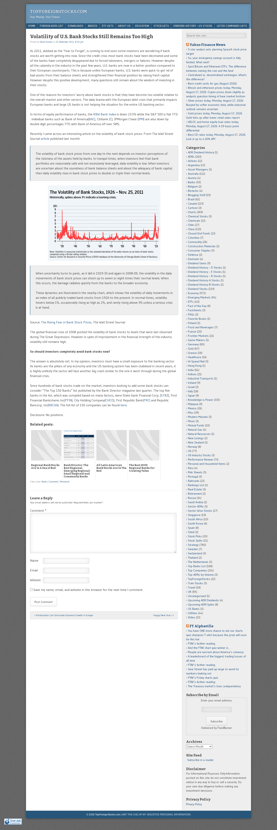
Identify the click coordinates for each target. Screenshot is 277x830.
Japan (191, 395)
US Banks (194, 609)
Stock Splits (195, 540)
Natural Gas (195, 429)
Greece (192, 353)
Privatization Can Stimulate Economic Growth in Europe (63, 615)
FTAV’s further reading (201, 643)
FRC (146, 400)
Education (142, 25)
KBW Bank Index (104, 114)
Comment (53, 481)
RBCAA (53, 405)
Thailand (193, 557)
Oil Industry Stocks (199, 455)
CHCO (109, 400)
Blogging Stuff (196, 195)
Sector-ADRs (196, 506)
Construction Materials (202, 246)
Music (191, 421)
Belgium (193, 186)
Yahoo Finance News (207, 45)
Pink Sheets (195, 472)
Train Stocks (195, 583)
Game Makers (196, 340)
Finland (192, 323)
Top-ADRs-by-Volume (201, 574)
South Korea (195, 523)
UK (189, 592)
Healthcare (194, 357)
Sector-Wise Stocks (200, 511)
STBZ (164, 395)
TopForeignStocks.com (58, 11)
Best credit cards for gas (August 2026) (212, 83)
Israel (191, 387)
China (191, 229)
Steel (191, 532)
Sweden (193, 549)
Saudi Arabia (195, 502)
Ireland (192, 383)
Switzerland (195, 553)
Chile (191, 225)
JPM (141, 119)
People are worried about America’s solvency (216, 652)
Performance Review (200, 459)
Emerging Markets (199, 297)
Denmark (193, 259)
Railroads (193, 481)
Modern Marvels (198, 417)
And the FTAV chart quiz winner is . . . (210, 648)
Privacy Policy (194, 804)
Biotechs (193, 191)
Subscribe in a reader (200, 760)
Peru (190, 468)
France (192, 331)
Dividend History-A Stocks (204, 280)
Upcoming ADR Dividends (203, 600)
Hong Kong (195, 365)
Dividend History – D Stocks (205, 267)
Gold (191, 348)
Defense (193, 255)
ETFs (191, 301)
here (123, 405)
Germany (193, 344)
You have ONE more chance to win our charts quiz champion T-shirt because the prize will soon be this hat (216, 635)
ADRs (191, 156)
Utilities (192, 613)
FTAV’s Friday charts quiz (203, 677)
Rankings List (196, 485)
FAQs (191, 314)
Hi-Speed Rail (196, 361)
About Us (124, 25)
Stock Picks (195, 536)
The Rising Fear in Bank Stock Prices (66, 322)
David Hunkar (46, 41)
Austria (192, 178)
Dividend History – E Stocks (205, 272)
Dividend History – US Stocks (192, 25)
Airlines (192, 161)
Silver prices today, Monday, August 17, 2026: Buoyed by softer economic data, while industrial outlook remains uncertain (216, 105)
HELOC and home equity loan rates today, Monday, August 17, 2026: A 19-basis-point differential (212, 126)
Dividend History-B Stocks (204, 284)
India (191, 370)
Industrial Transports (200, 378)
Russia (192, 498)
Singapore (194, 515)
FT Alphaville (202, 626)
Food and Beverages (201, 327)
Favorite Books (197, 319)
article (45, 139)
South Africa (195, 519)
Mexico (192, 408)
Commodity (195, 242)
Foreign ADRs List (51, 25)
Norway (192, 447)
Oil (189, 451)
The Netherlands (198, 562)
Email (34, 570)
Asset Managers (198, 169)
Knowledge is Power (200, 400)
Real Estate (195, 489)
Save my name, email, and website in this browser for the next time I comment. (88, 590)
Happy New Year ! (163, 615)
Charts (192, 212)
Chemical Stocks (198, 216)
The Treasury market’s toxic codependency (214, 686)
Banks (44, 481)
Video (191, 617)
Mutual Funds (196, 425)
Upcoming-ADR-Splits (201, 604)
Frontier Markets (198, 336)
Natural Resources (199, 434)
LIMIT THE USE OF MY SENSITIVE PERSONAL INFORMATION (156, 814)
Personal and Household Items (206, 464)
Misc (190, 412)
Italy (190, 391)
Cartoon (193, 208)
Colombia (193, 237)
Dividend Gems (197, 263)
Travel (191, 587)
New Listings (196, 438)
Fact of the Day (197, 306)
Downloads (75, 25)
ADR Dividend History (201, 152)
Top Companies (197, 570)
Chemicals (194, 220)
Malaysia (193, 404)
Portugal (193, 476)
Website (35, 580)
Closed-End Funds (199, 233)
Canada (192, 203)
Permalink (65, 481)
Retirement (195, 493)
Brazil (191, 199)
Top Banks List (197, 566)
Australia (193, 174)
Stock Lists (161, 25)
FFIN (68, 400)
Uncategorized (197, 596)
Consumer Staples (199, 250)
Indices (92, 25)
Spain (191, 528)
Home (31, 25)
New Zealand (196, 442)
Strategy (193, 545)
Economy (193, 293)
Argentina (194, 165)
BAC (91, 119)
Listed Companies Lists (232, 25)
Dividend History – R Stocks (205, 276)
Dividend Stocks (198, 289)
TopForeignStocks (199, 579)
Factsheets (195, 310)
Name (34, 560)
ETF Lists (108, 25)
